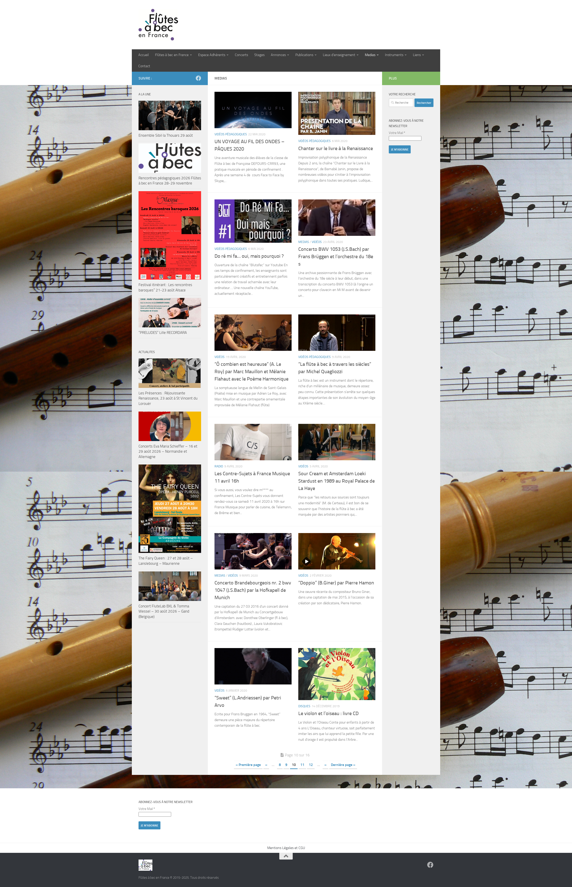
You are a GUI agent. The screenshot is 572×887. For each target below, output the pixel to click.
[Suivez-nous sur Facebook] (198, 78)
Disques (304, 706)
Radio (218, 466)
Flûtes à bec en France (172, 55)
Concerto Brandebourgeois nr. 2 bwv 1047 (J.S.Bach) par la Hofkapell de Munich (252, 590)
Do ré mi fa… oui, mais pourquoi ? (249, 256)
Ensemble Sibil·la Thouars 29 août (166, 135)
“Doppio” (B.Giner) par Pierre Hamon (336, 583)
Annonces (278, 55)
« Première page (248, 765)
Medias (370, 55)
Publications (304, 55)
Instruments (394, 55)
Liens (417, 55)
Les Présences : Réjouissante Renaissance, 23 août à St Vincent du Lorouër (168, 398)
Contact (144, 66)
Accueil (143, 55)
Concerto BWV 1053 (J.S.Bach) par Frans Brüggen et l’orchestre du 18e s (335, 256)
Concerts (241, 55)
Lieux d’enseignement (339, 55)
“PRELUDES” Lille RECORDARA (163, 332)
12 (311, 765)
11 (302, 765)
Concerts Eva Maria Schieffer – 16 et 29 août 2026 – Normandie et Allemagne (168, 451)
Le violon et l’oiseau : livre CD (328, 713)
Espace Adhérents (211, 55)
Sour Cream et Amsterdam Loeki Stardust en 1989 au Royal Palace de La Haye (336, 481)
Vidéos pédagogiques (230, 134)
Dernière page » (343, 765)
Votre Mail (397, 133)
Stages (259, 55)
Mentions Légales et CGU (286, 848)
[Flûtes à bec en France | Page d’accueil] (286, 24)
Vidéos (317, 242)
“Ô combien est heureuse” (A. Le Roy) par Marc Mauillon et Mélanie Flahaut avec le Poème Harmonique (251, 371)
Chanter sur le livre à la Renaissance (335, 148)
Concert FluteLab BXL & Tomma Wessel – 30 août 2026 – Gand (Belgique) (164, 611)
